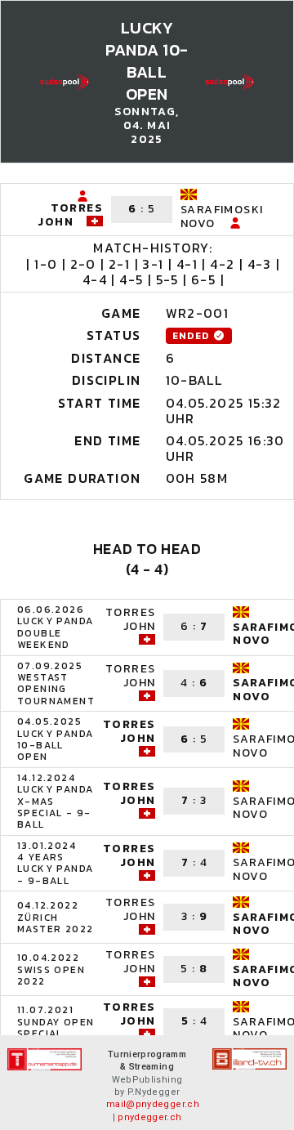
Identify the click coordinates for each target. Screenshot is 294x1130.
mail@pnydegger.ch (152, 1104)
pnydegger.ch (149, 1117)
